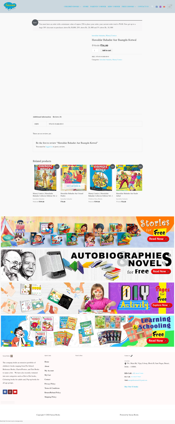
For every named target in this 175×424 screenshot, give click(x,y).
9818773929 (139, 373)
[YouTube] (164, 6)
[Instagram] (160, 6)
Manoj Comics (111, 35)
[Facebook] (156, 6)
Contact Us (143, 6)
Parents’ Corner (98, 6)
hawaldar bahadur (98, 35)
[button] (152, 6)
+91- (134, 373)
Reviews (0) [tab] (57, 116)
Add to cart (106, 50)
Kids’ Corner (114, 6)
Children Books (71, 6)
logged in (49, 146)
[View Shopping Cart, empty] (169, 6)
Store (86, 6)
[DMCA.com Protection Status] (8, 402)
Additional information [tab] (42, 116)
